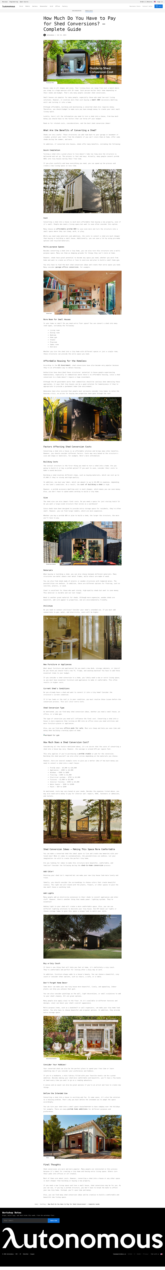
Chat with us (155, 1254)
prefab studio (85, 754)
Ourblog (43, 1204)
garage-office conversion (66, 267)
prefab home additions (78, 1109)
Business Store (135, 6)
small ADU (96, 100)
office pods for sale (73, 728)
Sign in (160, 1)
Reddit (139, 1254)
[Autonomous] (8, 6)
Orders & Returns (146, 1)
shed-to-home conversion (92, 865)
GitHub (130, 1254)
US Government (64, 365)
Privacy (145, 1254)
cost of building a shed (91, 484)
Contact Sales (147, 6)
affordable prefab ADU (66, 229)
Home (36, 1204)
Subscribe (53, 1220)
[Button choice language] (155, 1)
